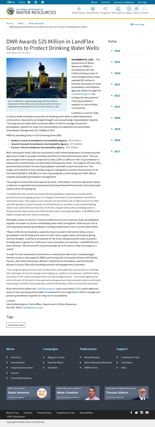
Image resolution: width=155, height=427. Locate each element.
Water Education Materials (98, 362)
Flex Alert (53, 367)
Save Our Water (55, 362)
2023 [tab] (117, 84)
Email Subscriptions (21, 377)
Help (123, 367)
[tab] (127, 51)
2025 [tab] (117, 62)
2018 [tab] (117, 140)
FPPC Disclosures (16, 416)
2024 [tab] (117, 73)
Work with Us (118, 12)
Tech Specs (126, 362)
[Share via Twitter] (36, 2)
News (129, 12)
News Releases (36, 23)
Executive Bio (18, 362)
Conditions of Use (130, 357)
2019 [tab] (117, 129)
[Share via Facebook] (29, 2)
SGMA (78, 288)
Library (136, 12)
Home (9, 23)
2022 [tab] (117, 95)
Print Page (138, 24)
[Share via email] (42, 2)
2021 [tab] (117, 106)
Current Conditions (124, 2)
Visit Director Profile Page (115, 397)
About (94, 2)
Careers (15, 372)
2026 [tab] (117, 51)
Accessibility (86, 412)
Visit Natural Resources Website (68, 397)
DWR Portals (91, 367)
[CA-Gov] (11, 2)
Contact (105, 2)
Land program (45, 288)
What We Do (93, 12)
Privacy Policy (44, 412)
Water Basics (79, 12)
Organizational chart (22, 367)
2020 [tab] (117, 118)
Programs (105, 12)
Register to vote (56, 357)
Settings (142, 2)
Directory (16, 357)
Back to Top (12, 412)
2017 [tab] (117, 151)
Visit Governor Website (16, 397)
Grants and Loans (16, 325)
